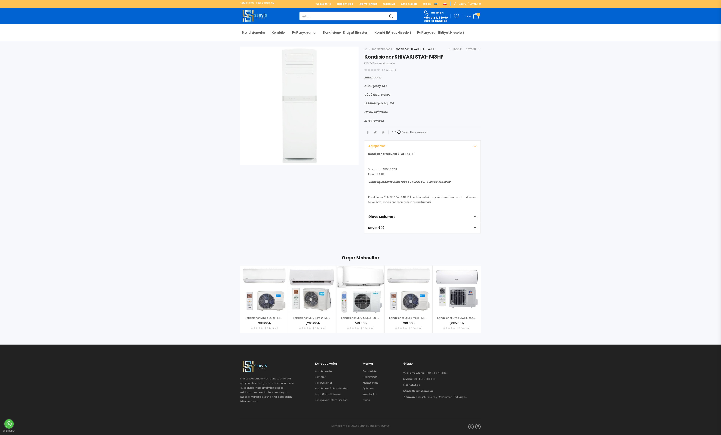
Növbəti (472, 49)
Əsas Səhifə (323, 3)
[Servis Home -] (254, 16)
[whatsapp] (471, 426)
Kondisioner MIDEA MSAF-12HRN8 (409, 318)
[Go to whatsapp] (9, 424)
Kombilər (279, 32)
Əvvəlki (456, 49)
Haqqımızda (345, 3)
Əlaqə (427, 3)
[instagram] (478, 426)
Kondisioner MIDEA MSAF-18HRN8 (265, 318)
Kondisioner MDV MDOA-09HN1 (360, 318)
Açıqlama (376, 146)
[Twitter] (375, 132)
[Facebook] (368, 132)
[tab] (422, 146)
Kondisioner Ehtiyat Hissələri (345, 32)
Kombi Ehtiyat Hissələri (392, 32)
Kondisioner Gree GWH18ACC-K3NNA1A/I (462, 318)
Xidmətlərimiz (368, 3)
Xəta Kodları (409, 3)
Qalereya (389, 3)
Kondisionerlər (253, 32)
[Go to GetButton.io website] (9, 431)
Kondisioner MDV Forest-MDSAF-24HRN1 (318, 318)
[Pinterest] (383, 132)
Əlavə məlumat (381, 216)
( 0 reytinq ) (389, 70)
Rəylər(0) (376, 227)
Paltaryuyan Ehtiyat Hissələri (440, 32)
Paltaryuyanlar (304, 32)
